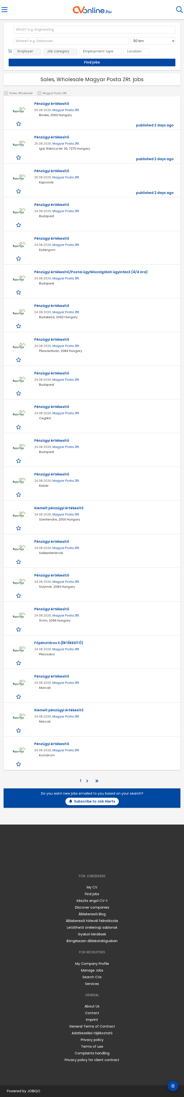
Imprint (92, 1019)
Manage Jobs (92, 970)
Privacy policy (92, 1039)
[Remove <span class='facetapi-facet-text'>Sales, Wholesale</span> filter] (6, 93)
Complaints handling (92, 1053)
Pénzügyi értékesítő (51, 103)
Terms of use (92, 1046)
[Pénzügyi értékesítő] (19, 110)
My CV (92, 887)
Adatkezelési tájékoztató (92, 1033)
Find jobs (92, 894)
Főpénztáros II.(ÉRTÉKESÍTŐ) (58, 642)
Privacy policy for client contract (92, 1059)
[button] (11, 51)
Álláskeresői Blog (92, 914)
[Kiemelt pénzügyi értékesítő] (19, 515)
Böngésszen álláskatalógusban (92, 941)
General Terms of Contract (92, 1026)
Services (92, 983)
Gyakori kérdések (92, 934)
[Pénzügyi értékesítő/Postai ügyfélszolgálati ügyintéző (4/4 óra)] (19, 279)
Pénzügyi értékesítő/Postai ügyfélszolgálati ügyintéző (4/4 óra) (91, 272)
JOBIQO (33, 1091)
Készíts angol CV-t (92, 900)
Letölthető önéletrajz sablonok (92, 927)
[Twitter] (104, 862)
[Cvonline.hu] (92, 8)
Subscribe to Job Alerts (94, 801)
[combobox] (94, 30)
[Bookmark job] (19, 123)
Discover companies (92, 907)
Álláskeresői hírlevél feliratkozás (92, 920)
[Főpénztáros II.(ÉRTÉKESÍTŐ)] (19, 649)
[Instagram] (89, 862)
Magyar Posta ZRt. (66, 110)
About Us (92, 1006)
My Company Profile (92, 963)
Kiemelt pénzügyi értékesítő (59, 508)
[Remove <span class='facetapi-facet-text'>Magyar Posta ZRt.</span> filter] (39, 93)
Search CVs (92, 977)
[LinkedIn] (96, 862)
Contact (92, 1013)
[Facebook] (81, 862)
